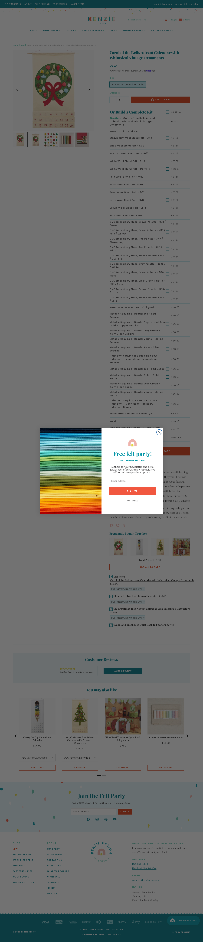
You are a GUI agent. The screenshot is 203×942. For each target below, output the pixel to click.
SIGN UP (132, 491)
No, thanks (132, 500)
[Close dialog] (159, 432)
